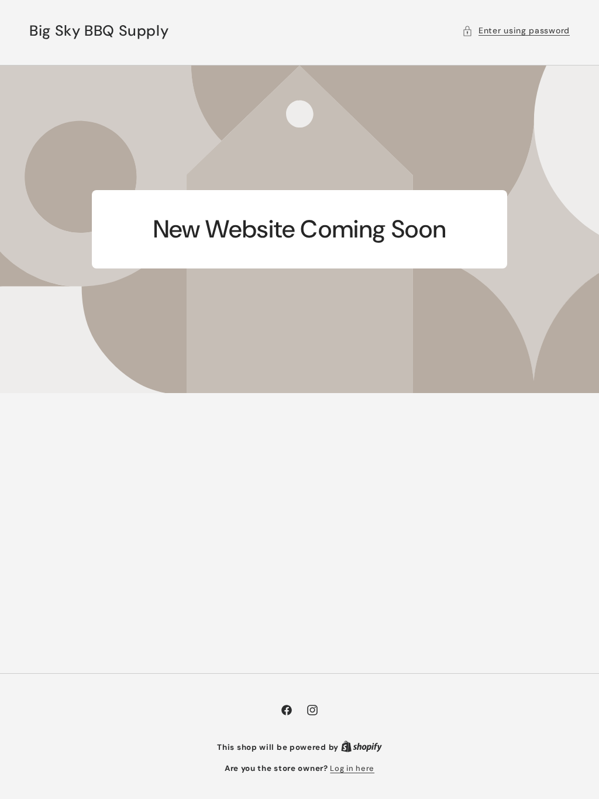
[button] (516, 30)
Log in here (352, 768)
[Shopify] (361, 747)
